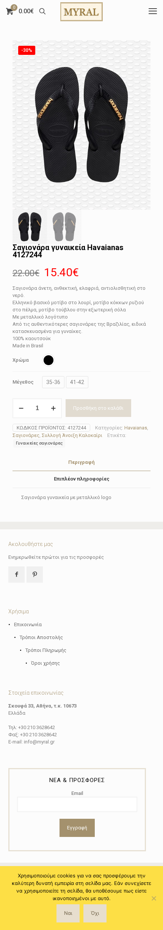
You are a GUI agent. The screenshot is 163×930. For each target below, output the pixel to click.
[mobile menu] (152, 11)
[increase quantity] (53, 408)
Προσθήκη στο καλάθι (98, 408)
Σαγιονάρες (26, 435)
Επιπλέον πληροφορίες (82, 479)
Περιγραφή (81, 462)
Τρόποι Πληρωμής (45, 650)
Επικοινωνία (28, 624)
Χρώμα (21, 360)
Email (77, 793)
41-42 (77, 382)
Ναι (68, 913)
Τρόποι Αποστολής (41, 637)
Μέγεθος (23, 382)
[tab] (81, 462)
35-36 (53, 382)
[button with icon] (16, 574)
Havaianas (135, 428)
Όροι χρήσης (45, 663)
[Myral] (81, 11)
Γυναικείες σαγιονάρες (39, 443)
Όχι (95, 913)
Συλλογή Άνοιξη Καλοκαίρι (72, 435)
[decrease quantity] (21, 408)
